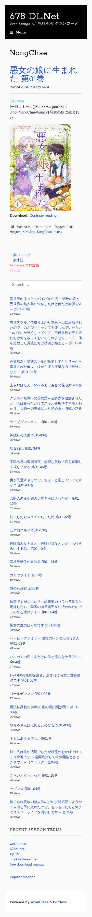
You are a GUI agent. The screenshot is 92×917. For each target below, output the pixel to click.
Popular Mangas (22, 877)
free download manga (27, 864)
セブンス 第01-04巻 (25, 789)
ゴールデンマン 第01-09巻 (30, 694)
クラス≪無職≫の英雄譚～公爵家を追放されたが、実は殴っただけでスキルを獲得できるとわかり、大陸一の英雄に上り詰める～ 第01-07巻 (46, 403)
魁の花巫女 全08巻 (24, 588)
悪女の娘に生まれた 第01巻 (44, 75)
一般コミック (42, 227)
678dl (46, 87)
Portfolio (60, 902)
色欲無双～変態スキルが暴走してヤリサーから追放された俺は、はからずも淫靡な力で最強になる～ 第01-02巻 (46, 367)
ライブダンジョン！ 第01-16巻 (34, 422)
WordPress (39, 902)
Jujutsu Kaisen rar (24, 859)
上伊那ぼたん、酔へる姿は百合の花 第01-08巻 (46, 385)
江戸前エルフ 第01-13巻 (28, 530)
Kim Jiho (29, 232)
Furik (70, 227)
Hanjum (15, 232)
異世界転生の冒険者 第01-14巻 (34, 562)
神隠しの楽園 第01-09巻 (28, 435)
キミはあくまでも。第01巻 (31, 738)
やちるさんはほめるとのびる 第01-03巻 (40, 725)
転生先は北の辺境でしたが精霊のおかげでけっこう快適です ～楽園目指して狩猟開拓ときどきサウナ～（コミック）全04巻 (46, 757)
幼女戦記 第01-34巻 (25, 448)
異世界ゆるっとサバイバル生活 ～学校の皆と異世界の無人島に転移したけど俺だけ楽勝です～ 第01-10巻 (46, 304)
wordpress (18, 844)
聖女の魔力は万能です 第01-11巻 (35, 625)
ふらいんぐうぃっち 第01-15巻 (34, 775)
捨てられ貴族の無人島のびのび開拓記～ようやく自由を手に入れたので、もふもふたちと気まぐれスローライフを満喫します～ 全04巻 (46, 807)
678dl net (17, 849)
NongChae (44, 232)
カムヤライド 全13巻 (26, 575)
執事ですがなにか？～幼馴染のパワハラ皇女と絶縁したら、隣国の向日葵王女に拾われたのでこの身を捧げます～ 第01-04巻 (46, 607)
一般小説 (17, 260)
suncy (58, 232)
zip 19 (14, 854)
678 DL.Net (35, 16)
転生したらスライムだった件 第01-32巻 (40, 517)
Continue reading (45, 215)
